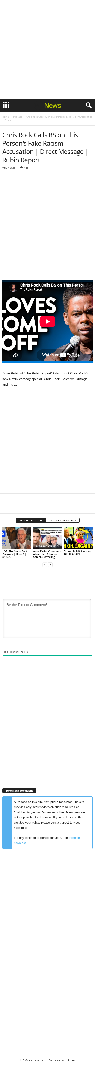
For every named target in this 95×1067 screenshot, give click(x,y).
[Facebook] (7, 506)
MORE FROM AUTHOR (62, 520)
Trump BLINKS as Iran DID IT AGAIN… (77, 552)
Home (5, 116)
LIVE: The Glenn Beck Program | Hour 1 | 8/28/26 (14, 554)
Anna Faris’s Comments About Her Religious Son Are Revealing (47, 554)
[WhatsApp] (38, 506)
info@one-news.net (32, 1060)
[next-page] (50, 564)
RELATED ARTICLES (30, 520)
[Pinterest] (28, 506)
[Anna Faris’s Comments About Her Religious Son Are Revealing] (47, 538)
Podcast (17, 116)
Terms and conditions (62, 1060)
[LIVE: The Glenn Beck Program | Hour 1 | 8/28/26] (16, 538)
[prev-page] (44, 564)
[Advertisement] (47, 49)
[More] (49, 506)
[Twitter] (17, 506)
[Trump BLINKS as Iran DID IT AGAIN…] (78, 538)
